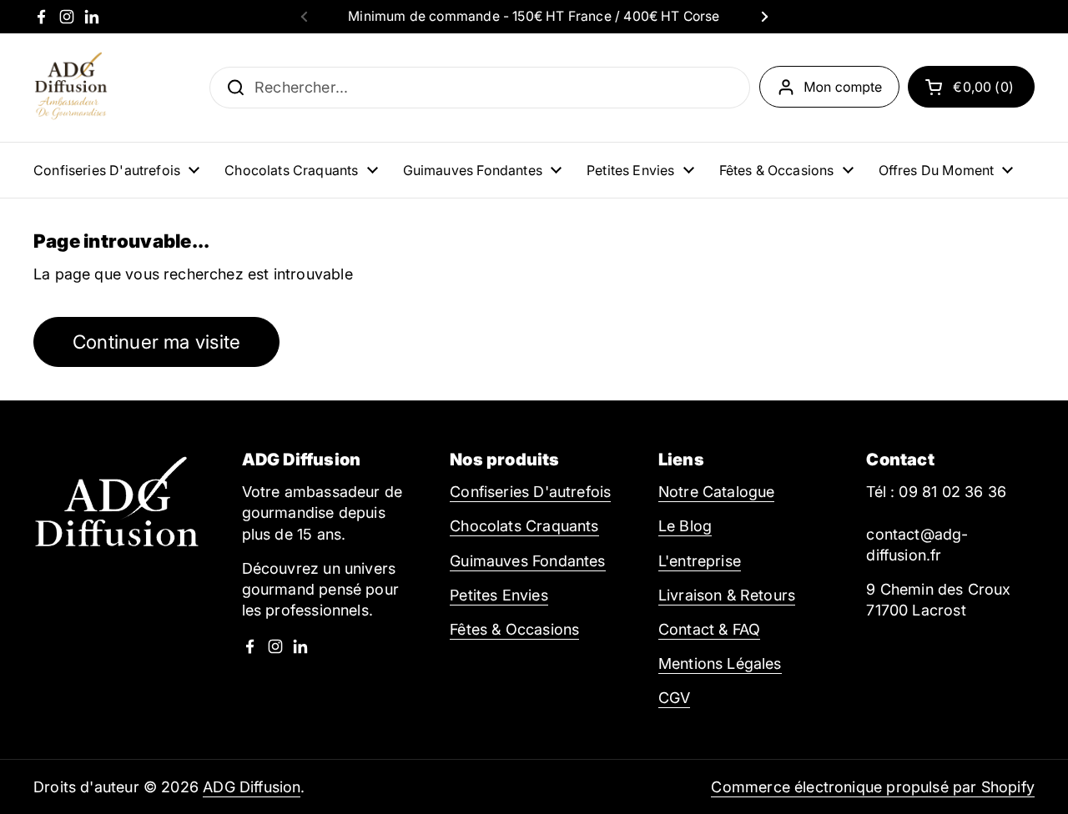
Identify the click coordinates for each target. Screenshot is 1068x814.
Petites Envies (499, 595)
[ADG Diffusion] (70, 87)
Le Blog (685, 526)
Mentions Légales (720, 663)
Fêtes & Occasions (514, 629)
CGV (674, 697)
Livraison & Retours (726, 595)
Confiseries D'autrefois (530, 491)
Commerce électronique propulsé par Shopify (873, 787)
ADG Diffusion (251, 787)
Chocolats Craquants (524, 526)
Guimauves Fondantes (527, 561)
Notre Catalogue (716, 491)
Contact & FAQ (709, 629)
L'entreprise (699, 561)
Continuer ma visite (156, 341)
